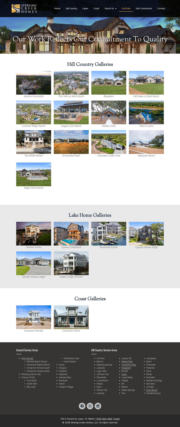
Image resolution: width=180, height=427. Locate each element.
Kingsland (126, 368)
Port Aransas (27, 358)
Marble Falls (127, 361)
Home (57, 8)
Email (117, 419)
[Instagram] (90, 406)
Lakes (85, 8)
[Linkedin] (98, 406)
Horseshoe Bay (128, 364)
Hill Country (71, 8)
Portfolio (126, 8)
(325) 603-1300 (104, 419)
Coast (96, 8)
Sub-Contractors (144, 8)
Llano (124, 374)
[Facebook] (82, 406)
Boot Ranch (151, 390)
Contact (161, 8)
